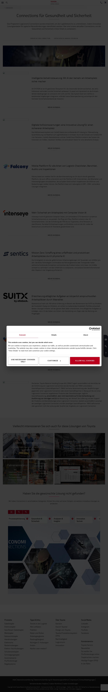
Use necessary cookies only (23, 361)
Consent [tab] (22, 335)
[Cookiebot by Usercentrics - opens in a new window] (90, 329)
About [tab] (85, 335)
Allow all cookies (84, 361)
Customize (53, 361)
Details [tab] (54, 335)
